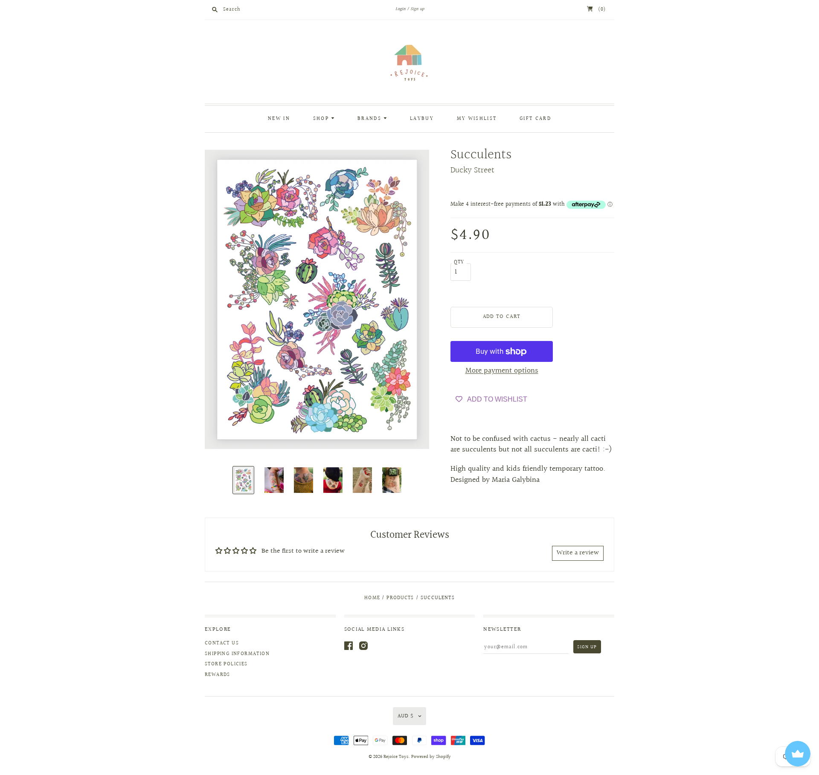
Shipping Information (237, 654)
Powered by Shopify (431, 756)
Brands (370, 119)
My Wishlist (477, 119)
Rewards (217, 675)
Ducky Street (472, 170)
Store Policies (226, 664)
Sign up (417, 9)
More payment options (501, 370)
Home (372, 598)
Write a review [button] (578, 553)
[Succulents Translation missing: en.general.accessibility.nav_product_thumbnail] (243, 480)
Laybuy (422, 119)
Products (400, 598)
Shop (322, 119)
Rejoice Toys (396, 756)
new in (279, 119)
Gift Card (535, 119)
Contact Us (222, 643)
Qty (459, 262)
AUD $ (406, 716)
